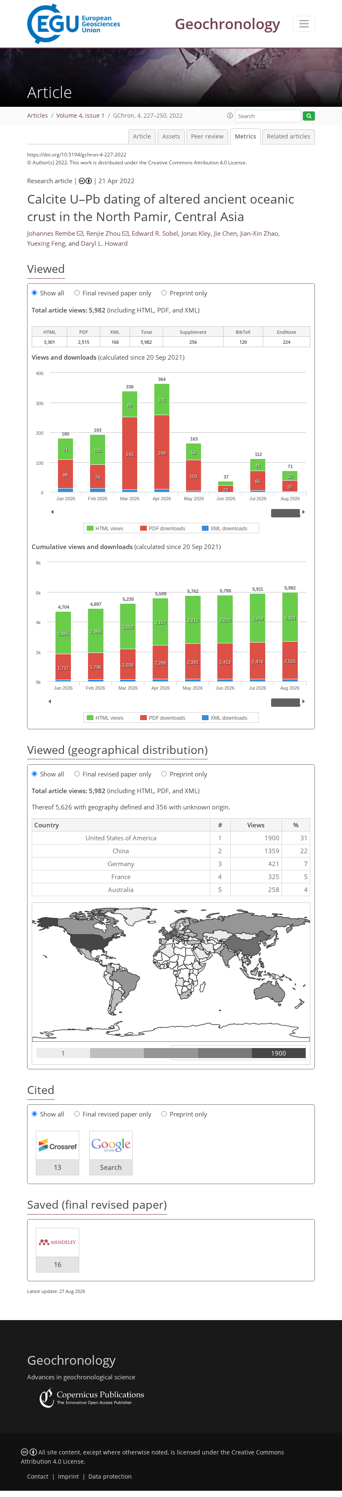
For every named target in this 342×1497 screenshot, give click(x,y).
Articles (37, 115)
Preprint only (188, 293)
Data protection (110, 1476)
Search (111, 1167)
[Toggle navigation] (304, 24)
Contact (37, 1476)
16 (57, 1264)
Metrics (245, 136)
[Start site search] (309, 116)
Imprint (68, 1476)
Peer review (207, 136)
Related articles (288, 136)
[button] (230, 115)
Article (142, 136)
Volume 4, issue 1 (80, 115)
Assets (171, 136)
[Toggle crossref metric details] (57, 1145)
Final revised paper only (117, 293)
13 (57, 1167)
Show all (52, 293)
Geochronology (227, 23)
